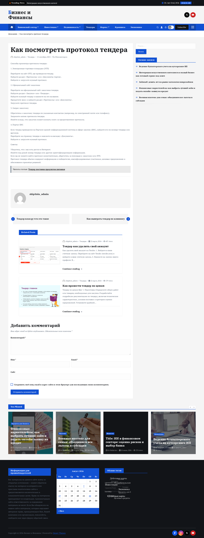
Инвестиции (50, 27)
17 (60, 496)
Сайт (13, 372)
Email (74, 359)
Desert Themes (59, 533)
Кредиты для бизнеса (20, 424)
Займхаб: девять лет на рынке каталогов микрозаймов (166, 82)
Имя (13, 359)
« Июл (61, 511)
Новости (110, 433)
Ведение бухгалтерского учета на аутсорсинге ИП (163, 66)
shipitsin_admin (20, 57)
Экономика (136, 27)
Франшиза (120, 27)
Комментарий (18, 337)
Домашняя (12, 34)
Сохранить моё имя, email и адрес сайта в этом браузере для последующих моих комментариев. (61, 384)
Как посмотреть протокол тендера (34, 34)
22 (90, 496)
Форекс (104, 27)
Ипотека (62, 433)
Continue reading (71, 268)
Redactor (66, 450)
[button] (190, 407)
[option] (30, 433)
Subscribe (182, 27)
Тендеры (90, 27)
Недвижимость (71, 27)
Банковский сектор (27, 27)
